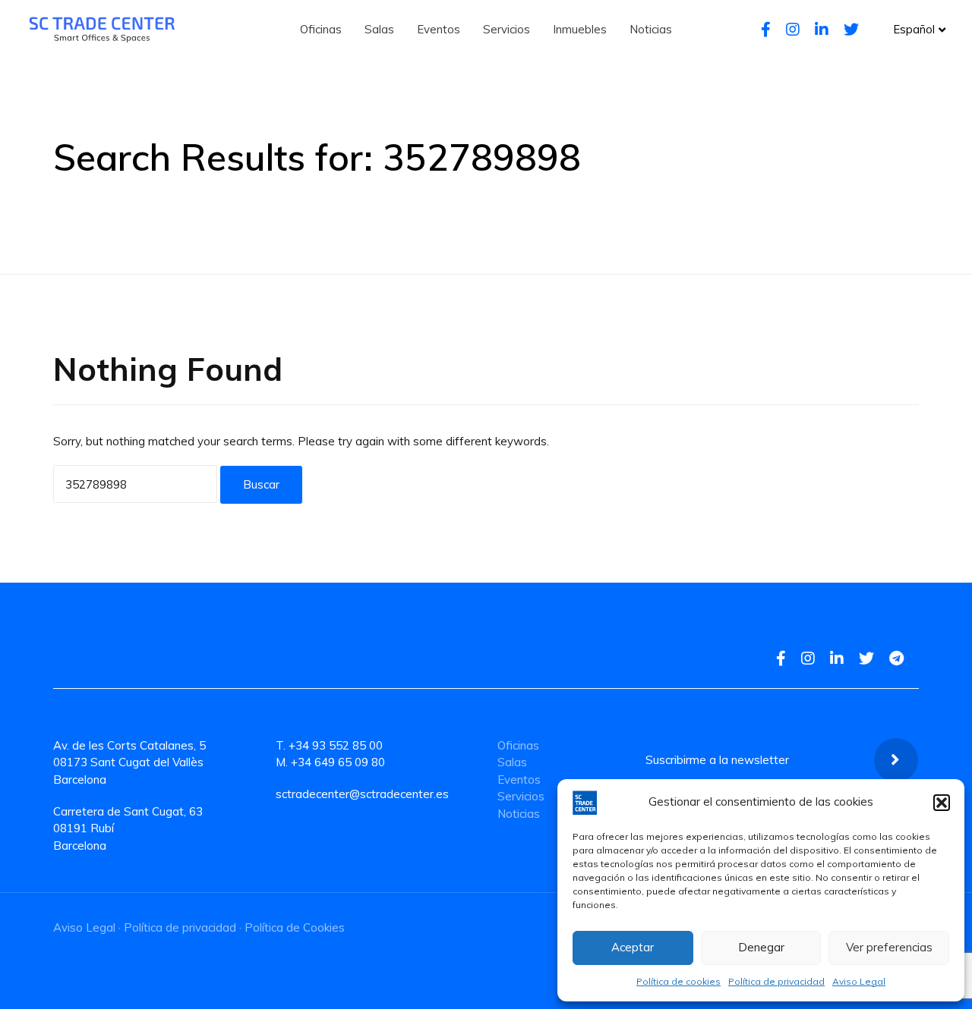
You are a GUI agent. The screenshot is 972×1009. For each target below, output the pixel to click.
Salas (512, 762)
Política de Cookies (295, 927)
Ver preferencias (889, 947)
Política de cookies (678, 981)
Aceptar (632, 947)
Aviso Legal (858, 981)
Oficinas (518, 745)
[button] (941, 802)
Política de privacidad (776, 981)
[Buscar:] (135, 484)
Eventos (519, 779)
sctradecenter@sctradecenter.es (362, 794)
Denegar (761, 947)
